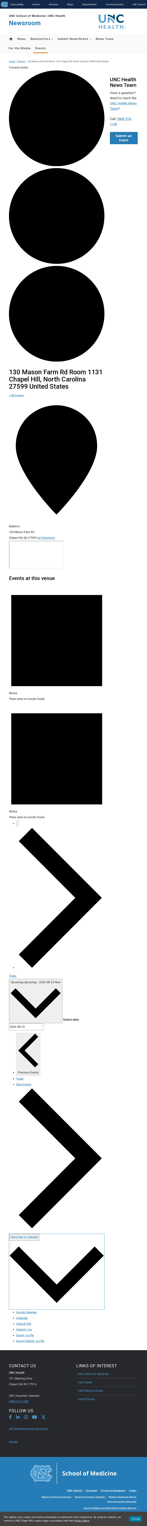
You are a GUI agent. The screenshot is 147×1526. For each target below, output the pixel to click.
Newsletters (40, 39)
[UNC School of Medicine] (73, 1473)
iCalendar (22, 1318)
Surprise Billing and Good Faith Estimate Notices (110, 1508)
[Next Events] (60, 967)
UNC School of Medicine (27, 16)
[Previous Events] (17, 823)
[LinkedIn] (18, 1417)
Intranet (91, 1490)
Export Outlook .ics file (30, 1341)
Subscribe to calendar (24, 1237)
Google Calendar (26, 1312)
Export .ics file (25, 1335)
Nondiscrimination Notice (122, 1497)
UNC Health (56, 16)
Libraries (53, 4)
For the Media (20, 48)
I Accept (135, 1519)
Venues (21, 61)
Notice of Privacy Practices (56, 1497)
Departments (89, 4)
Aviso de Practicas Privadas (90, 1497)
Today (12, 976)
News (21, 39)
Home (10, 39)
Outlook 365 (23, 1324)
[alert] (57, 643)
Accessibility (16, 4)
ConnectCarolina (115, 4)
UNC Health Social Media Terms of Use (28, 1428)
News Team (105, 39)
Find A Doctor (86, 1399)
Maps (70, 4)
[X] (43, 1417)
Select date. (71, 1019)
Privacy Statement (113, 1490)
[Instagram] (26, 1417)
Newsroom (25, 23)
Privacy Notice (81, 1520)
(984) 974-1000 (19, 1401)
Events (36, 4)
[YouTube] (34, 1417)
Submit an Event (124, 138)
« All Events (16, 395)
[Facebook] (10, 1417)
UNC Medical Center (90, 1390)
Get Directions (46, 538)
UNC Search (139, 4)
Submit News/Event (73, 39)
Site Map (13, 1441)
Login (133, 1490)
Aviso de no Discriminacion (122, 1501)
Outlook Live (24, 1329)
